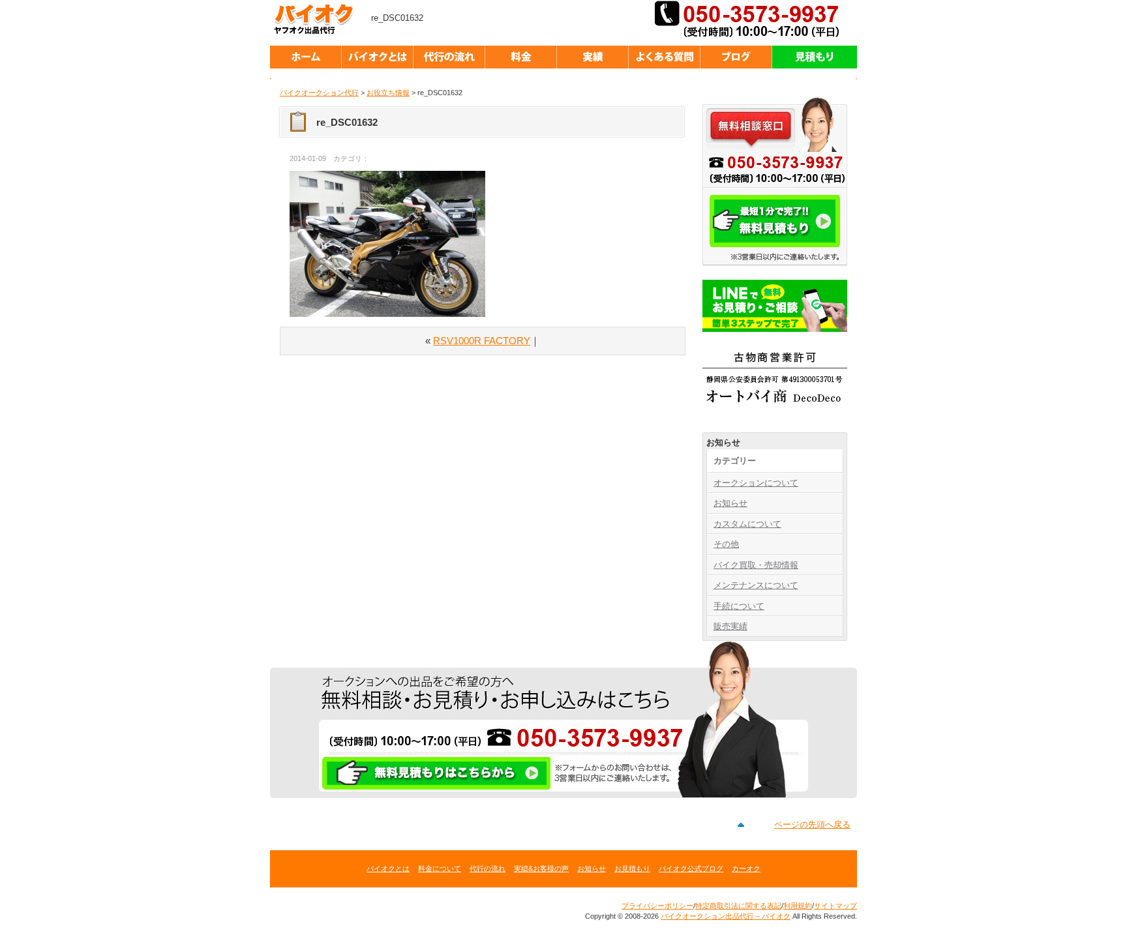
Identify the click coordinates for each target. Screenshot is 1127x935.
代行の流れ (487, 868)
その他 (726, 544)
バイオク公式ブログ (691, 868)
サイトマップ (835, 906)
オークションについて (756, 483)
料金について (439, 868)
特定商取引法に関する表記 (738, 906)
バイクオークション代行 (319, 92)
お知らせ (730, 503)
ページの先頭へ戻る (812, 824)
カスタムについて (747, 524)
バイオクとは (388, 868)
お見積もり (632, 868)
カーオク (746, 868)
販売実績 (730, 626)
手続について (739, 606)
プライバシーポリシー (657, 906)
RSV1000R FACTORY (481, 340)
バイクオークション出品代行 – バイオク (319, 19)
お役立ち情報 (388, 92)
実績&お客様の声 (541, 868)
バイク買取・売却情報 (756, 565)
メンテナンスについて (756, 585)
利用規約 (797, 906)
